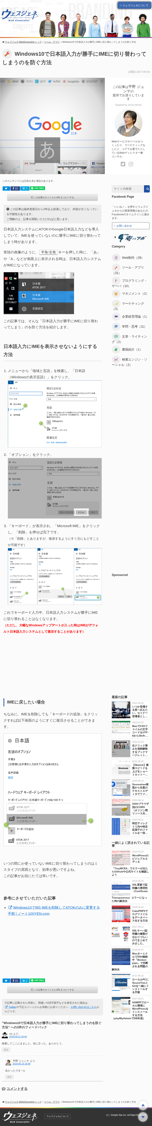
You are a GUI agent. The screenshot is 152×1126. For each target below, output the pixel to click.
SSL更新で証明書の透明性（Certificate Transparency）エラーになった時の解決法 (130, 892)
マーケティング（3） (128, 306)
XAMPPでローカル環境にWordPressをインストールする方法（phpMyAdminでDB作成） (130, 1010)
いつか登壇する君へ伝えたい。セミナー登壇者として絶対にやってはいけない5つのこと (140, 716)
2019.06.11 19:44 (18, 1036)
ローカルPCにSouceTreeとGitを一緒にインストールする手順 (140, 986)
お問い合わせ (124, 225)
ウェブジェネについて (135, 5)
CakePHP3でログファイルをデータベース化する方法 (140, 915)
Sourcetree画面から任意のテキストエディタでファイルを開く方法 (140, 791)
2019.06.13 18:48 (21, 1064)
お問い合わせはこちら (84, 1007)
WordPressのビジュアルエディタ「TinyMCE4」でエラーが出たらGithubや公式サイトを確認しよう (130, 865)
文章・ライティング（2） (129, 339)
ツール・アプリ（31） (128, 270)
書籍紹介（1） (132, 349)
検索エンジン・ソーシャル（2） (129, 362)
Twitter (12, 1007)
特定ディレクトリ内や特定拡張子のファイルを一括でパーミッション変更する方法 (140, 833)
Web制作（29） (133, 257)
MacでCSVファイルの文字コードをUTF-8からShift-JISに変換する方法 (140, 734)
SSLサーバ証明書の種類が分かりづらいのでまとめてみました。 (140, 937)
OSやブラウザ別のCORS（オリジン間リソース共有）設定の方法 (140, 811)
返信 (6, 1049)
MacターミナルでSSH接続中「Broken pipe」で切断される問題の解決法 (130, 961)
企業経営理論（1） (135, 317)
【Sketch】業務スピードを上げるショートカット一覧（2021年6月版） (140, 772)
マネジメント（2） (135, 294)
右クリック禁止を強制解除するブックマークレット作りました (140, 752)
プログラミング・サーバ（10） (129, 283)
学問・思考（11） (134, 326)
